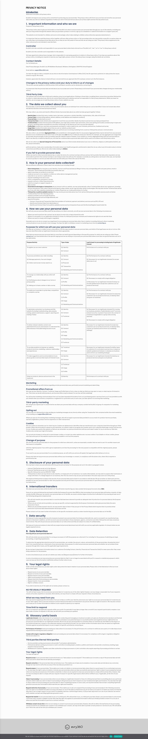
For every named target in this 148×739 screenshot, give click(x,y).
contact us (29, 236)
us (105, 223)
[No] (146, 736)
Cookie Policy (118, 736)
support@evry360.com (41, 70)
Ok (111, 736)
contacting (100, 223)
